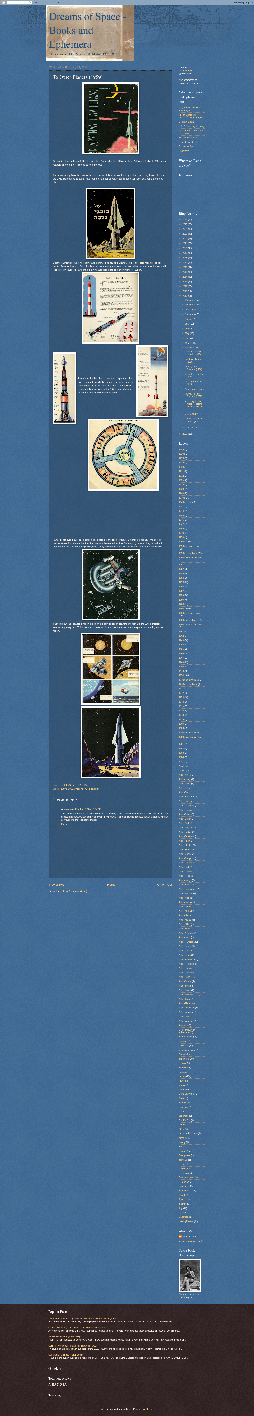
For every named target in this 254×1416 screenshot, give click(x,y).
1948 (181, 528)
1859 (181, 449)
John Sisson (189, 1236)
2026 (185, 219)
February (190, 347)
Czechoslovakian (187, 1050)
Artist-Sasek (185, 977)
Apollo (182, 766)
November (190, 304)
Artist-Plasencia (187, 959)
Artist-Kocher (185, 902)
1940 (181, 493)
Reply (64, 824)
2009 (185, 433)
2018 (185, 257)
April (187, 338)
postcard (183, 1160)
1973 (181, 697)
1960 (181, 604)
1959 (70, 788)
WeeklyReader (186, 1221)
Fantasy (183, 1072)
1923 (181, 458)
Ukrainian (183, 1212)
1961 (181, 631)
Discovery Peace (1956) (192, 382)
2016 (185, 267)
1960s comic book (188, 620)
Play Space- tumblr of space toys (190, 109)
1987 (181, 761)
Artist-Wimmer (186, 1021)
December (190, 300)
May (187, 333)
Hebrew (182, 1102)
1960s (182, 608)
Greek (182, 1098)
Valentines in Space (194, 389)
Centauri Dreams (187, 122)
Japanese (184, 1116)
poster (182, 1164)
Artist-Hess (184, 876)
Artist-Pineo (185, 955)
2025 (185, 224)
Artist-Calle (184, 823)
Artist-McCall (185, 911)
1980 (181, 724)
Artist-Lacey (185, 906)
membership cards (188, 1133)
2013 (185, 281)
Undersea (183, 1217)
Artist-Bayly (185, 779)
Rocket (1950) (191, 414)
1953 (181, 573)
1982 (181, 748)
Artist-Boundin (186, 801)
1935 (181, 480)
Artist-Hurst (184, 884)
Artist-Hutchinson (187, 889)
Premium (183, 1168)
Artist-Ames (185, 774)
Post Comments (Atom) (75, 891)
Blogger (149, 1409)
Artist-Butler (185, 819)
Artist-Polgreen (186, 963)
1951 (181, 564)
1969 (181, 666)
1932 (181, 476)
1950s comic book (188, 553)
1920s (182, 453)
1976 (181, 710)
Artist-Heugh (185, 880)
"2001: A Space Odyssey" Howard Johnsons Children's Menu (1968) (82, 1318)
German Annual (186, 1094)
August (189, 319)
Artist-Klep (184, 897)
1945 (181, 515)
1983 (181, 753)
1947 (181, 524)
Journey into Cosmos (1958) (193, 368)
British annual (185, 1036)
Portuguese (184, 1155)
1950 (181, 537)
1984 (181, 757)
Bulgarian (183, 1041)
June (188, 328)
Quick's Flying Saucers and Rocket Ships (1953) (72, 1345)
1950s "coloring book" (190, 546)
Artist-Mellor (185, 915)
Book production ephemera (187, 1031)
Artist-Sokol (185, 990)
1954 (181, 578)
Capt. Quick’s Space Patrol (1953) (65, 1354)
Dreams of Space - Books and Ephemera (87, 29)
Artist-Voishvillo (82, 788)
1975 (181, 706)
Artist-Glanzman (187, 862)
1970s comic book (188, 684)
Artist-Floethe (185, 845)
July (187, 324)
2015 (185, 272)
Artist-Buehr (185, 814)
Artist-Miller (184, 924)
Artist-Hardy (185, 871)
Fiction (182, 1076)
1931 (181, 471)
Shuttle (182, 1195)
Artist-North (184, 937)
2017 (185, 262)
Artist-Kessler (185, 893)
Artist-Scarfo (185, 981)
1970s (182, 675)
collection (183, 1045)
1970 (181, 671)
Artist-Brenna (185, 810)
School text (184, 1190)
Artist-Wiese (185, 1016)
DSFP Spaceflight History (192, 126)
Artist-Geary (185, 854)
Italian (182, 1111)
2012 (185, 286)
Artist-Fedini (185, 832)
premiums (184, 1173)
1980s (182, 728)
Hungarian (184, 1107)
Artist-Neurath (186, 933)
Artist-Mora (184, 928)
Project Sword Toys (188, 142)
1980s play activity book (191, 737)
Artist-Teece (185, 999)
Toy (180, 1208)
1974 (181, 702)
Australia (183, 1025)
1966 (181, 653)
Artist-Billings (185, 788)
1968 (181, 662)
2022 (185, 238)
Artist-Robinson (186, 972)
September (191, 314)
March (188, 343)
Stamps (183, 1203)
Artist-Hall (184, 867)
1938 (181, 484)
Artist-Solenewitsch (188, 994)
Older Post (164, 884)
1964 (181, 644)
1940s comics (186, 502)
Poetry (182, 1142)
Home (111, 884)
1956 (181, 586)
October (189, 309)
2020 (185, 248)
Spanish (183, 1199)
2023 (185, 234)
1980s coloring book (189, 732)
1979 (181, 719)
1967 (181, 658)
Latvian (182, 1124)
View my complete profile (191, 1241)
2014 (185, 277)
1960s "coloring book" (190, 613)
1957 (181, 591)
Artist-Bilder (185, 783)
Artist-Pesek (185, 946)
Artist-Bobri (184, 792)
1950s (64, 788)
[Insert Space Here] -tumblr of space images (190, 116)
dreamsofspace (186, 70)
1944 (181, 511)
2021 (185, 243)
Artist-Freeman (186, 849)
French (182, 1080)
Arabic (182, 770)
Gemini (182, 1085)
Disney (182, 1054)
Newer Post (57, 884)
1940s (182, 498)
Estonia (182, 1063)
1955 (181, 582)
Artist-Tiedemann (187, 1003)
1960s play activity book (191, 624)
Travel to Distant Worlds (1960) (192, 353)
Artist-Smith (185, 985)
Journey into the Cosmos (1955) (193, 395)
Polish (182, 1146)
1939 (181, 489)
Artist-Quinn (185, 968)
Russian (95, 788)
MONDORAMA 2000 (189, 137)
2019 (185, 253)
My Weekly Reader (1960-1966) (64, 1336)
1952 (181, 569)
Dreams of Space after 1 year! (193, 420)
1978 (181, 715)
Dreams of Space (187, 146)
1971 (181, 688)
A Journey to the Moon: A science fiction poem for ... (194, 405)
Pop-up (182, 1151)
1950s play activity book (191, 557)
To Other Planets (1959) (192, 360)
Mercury (183, 1138)
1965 (181, 649)
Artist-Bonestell (186, 796)
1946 (181, 519)
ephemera (184, 1059)
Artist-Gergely (186, 858)
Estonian (183, 1067)
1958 (181, 595)
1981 (181, 744)
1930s (182, 467)
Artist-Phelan (185, 950)
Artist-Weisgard (186, 1012)
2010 (185, 296)
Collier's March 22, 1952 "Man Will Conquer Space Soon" (76, 1327)
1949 (181, 533)
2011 (185, 291)
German (183, 1089)
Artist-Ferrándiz (186, 836)
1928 (181, 462)
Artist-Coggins (186, 827)
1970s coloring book (189, 680)
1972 (181, 693)
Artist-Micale (185, 920)
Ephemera (184, 151)
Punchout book (186, 1177)
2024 (185, 229)
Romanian (184, 1182)
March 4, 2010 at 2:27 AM (88, 809)
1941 (181, 506)
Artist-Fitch (184, 840)
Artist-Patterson (187, 942)
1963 (181, 640)
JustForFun (184, 1120)
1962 (181, 636)
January (189, 427)
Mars (181, 1129)
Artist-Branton (186, 805)
